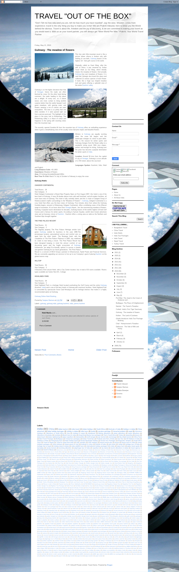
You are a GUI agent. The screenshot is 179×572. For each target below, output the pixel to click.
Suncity (112, 487)
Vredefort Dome (112, 495)
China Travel (118, 230)
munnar (39, 535)
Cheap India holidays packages (72, 457)
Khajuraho (64, 476)
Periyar (39, 484)
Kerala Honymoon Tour (91, 474)
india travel (75, 429)
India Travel (118, 238)
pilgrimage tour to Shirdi (51, 539)
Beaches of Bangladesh (44, 455)
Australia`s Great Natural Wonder (69, 453)
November (120, 277)
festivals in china (87, 444)
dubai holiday (41, 512)
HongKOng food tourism (108, 467)
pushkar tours (70, 540)
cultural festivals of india (54, 508)
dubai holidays (88, 429)
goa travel (112, 444)
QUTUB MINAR (87, 484)
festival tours (105, 512)
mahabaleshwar (65, 533)
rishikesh (122, 540)
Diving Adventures (66, 459)
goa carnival (136, 514)
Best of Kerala (79, 455)
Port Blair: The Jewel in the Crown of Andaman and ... (129, 299)
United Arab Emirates (94, 493)
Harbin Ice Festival (56, 465)
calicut (102, 504)
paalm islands (130, 537)
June (118, 292)
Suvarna (119, 393)
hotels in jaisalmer (42, 520)
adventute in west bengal (110, 499)
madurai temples (54, 533)
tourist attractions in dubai (119, 448)
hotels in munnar (78, 520)
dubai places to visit (72, 444)
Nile (141, 480)
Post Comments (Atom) (53, 355)
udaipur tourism (58, 552)
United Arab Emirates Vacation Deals (129, 493)
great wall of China (107, 516)
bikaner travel (128, 503)
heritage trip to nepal (44, 446)
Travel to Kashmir (107, 491)
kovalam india (118, 529)
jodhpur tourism (75, 525)
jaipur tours (121, 446)
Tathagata (139, 487)
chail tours (125, 504)
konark (79, 529)
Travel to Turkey (118, 491)
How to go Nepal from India (125, 467)
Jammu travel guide (72, 472)
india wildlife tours (78, 446)
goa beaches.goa (126, 514)
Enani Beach (61, 461)
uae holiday (90, 550)
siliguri (126, 542)
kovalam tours (128, 529)
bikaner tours (118, 503)
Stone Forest (89, 487)
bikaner (63, 503)
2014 (116, 258)
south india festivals (51, 544)
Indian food (100, 470)
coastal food (70, 506)
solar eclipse (40, 544)
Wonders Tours (130, 497)
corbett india (86, 506)
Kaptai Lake (49, 474)
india (71, 303)
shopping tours (102, 542)
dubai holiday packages (55, 431)
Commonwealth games (108, 457)
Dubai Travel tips (88, 439)
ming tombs (129, 533)
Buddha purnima (117, 455)
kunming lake (57, 531)
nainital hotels (98, 535)
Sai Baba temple (80, 485)
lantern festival (121, 531)
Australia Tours (54, 453)
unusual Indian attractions (122, 552)
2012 (116, 265)
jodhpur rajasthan (63, 525)
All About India (119, 198)
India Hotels (118, 233)
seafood (130, 540)
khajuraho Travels (86, 527)
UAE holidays (92, 442)
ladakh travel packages (99, 531)
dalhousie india (96, 508)
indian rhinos (80, 521)
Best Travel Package (46, 439)
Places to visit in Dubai (49, 484)
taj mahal (105, 448)
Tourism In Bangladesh (119, 489)
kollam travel (58, 529)
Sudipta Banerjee (122, 390)
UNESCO (83, 493)
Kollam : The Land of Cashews (127, 315)
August (119, 286)
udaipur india (131, 550)
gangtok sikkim (114, 514)
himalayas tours (115, 518)
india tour (46, 521)
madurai (44, 533)
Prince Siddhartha (76, 484)
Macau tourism (74, 478)
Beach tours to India (69, 435)
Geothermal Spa (95, 461)
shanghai (137, 540)
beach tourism (112, 501)
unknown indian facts (107, 552)
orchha (116, 537)
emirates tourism (85, 512)
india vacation (55, 521)
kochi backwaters (103, 527)
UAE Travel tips (51, 493)
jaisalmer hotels (49, 523)
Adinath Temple (87, 450)
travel (134, 548)
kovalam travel (138, 529)
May (118, 295)
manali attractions (83, 533)
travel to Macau (49, 450)
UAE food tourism (73, 493)
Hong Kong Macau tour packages (90, 435)
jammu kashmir (79, 303)
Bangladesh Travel (120, 228)
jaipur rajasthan (68, 437)
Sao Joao (90, 485)
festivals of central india (118, 512)
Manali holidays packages (108, 478)
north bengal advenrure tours (59, 537)
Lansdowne (106, 476)
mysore (84, 535)
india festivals (121, 520)
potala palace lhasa (99, 539)
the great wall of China (66, 546)
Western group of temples (55, 497)
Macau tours (84, 478)
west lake (44, 554)
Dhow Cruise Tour (44, 459)
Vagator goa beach (70, 495)
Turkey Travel (119, 244)
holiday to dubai (72, 431)
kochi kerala (122, 527)
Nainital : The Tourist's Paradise (127, 306)
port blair (62, 539)
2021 (116, 252)
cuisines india (119, 506)
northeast (72, 537)
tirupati (120, 546)
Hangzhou (130, 463)
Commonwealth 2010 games (91, 457)
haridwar (80, 518)
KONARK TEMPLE (134, 472)
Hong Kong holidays (63, 467)
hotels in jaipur (136, 518)
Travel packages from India (52, 491)
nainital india (107, 535)
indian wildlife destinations (103, 521)
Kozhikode (83, 476)
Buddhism (127, 455)
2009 (116, 346)
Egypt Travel (40, 461)
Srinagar (40, 92)
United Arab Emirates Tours (109, 493)
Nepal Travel (118, 241)
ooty (103, 537)
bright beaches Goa (84, 504)
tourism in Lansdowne (67, 548)
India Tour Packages (121, 236)
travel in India (47, 550)
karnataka (40, 448)
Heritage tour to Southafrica (91, 465)
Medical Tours (136, 478)
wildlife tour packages (115, 554)
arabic (64, 501)
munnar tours (57, 535)
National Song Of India (100, 480)
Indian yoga (51, 472)
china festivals (57, 444)
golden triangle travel (69, 516)
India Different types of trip (78, 468)
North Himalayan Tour (62, 482)
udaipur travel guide (80, 552)
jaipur (128, 521)
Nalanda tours (53, 480)
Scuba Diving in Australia (102, 485)
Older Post (101, 350)
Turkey (121, 435)
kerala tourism (51, 448)
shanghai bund (41, 542)
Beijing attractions (105, 433)
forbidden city (74, 514)
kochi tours (131, 527)
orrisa (122, 537)
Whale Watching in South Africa (73, 497)
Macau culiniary (54, 478)
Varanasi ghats (102, 495)
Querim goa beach (99, 484)
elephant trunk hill (59, 512)
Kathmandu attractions (76, 474)
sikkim (110, 542)
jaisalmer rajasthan (72, 523)
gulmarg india (51, 303)
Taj (117, 487)
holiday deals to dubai (61, 446)
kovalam (85, 529)
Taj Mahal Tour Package (127, 487)
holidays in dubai (129, 429)
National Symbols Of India (116, 480)
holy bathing (125, 518)
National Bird (63, 480)
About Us (117, 195)
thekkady (97, 546)
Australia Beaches (42, 453)
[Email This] (72, 300)
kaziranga (124, 525)
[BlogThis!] (74, 300)
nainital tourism (118, 535)
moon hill (137, 533)
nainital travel (128, 535)
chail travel (133, 504)
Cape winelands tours (55, 457)
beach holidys (92, 501)
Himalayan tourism (106, 465)
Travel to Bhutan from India (92, 491)
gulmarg (43, 303)
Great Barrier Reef (120, 463)
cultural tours (66, 508)
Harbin (47, 465)
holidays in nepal (79, 433)
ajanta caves (129, 499)
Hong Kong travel (94, 467)
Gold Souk (69, 463)
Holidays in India (42, 440)
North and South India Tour (78, 482)
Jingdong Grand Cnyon (87, 472)
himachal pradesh (119, 431)
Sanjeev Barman (122, 387)
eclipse (49, 512)
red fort (116, 540)
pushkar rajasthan (47, 540)
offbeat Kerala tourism (83, 537)
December (120, 274)
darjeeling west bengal (92, 510)
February (120, 339)
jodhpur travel (86, 525)
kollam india (40, 529)
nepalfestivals (138, 535)
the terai (90, 546)
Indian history (123, 470)
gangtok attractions (92, 514)
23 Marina (78, 450)
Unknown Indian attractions (44, 495)
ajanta (121, 499)
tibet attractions (111, 546)
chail (118, 504)
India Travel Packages (119, 468)
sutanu (118, 397)
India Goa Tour (93, 468)
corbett (78, 506)
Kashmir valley (87, 85)
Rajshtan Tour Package (57, 485)
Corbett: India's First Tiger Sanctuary (129, 309)
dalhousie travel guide (120, 508)
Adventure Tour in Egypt (123, 450)
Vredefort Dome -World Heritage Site (129, 495)
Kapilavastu (40, 474)
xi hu (125, 554)
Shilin (112, 485)
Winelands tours (118, 497)
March (119, 335)
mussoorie (76, 535)
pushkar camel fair (119, 539)
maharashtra (80, 437)
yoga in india (61, 555)
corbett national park (98, 506)
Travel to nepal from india (65, 442)
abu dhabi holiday (51, 499)
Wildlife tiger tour (107, 497)
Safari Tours (69, 485)
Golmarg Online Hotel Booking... (46, 296)
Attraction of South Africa (107, 452)
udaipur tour (48, 552)
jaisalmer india (60, 523)
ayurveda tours (81, 501)
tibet (104, 546)
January (120, 342)
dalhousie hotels (85, 508)
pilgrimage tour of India (82, 448)
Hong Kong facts (51, 467)
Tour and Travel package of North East (100, 489)
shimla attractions (59, 542)
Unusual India (59, 495)
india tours (84, 431)
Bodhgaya (59, 439)
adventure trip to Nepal (94, 499)
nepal (130, 431)
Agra (65, 452)
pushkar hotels (131, 539)
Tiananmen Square (53, 489)
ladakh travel (87, 531)
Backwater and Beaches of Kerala (108, 453)
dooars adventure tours (120, 510)
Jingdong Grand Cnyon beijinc (105, 472)
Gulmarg (93, 58)
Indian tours (132, 470)
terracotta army (46, 546)
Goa (68, 433)
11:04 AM (45, 321)
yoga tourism (71, 555)
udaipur (98, 550)
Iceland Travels (54, 468)
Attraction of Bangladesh (90, 452)
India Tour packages (105, 468)
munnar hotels (48, 535)
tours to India (108, 548)
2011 (116, 268)
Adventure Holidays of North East (104, 450)
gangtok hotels (104, 514)
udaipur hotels (121, 550)
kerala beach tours (54, 527)
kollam (138, 527)
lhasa (38, 533)
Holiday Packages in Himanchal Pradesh (125, 465)
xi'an (130, 554)
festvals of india (100, 444)
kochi (95, 527)
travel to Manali (71, 550)
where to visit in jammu (55, 554)
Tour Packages (65, 489)
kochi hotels (113, 527)
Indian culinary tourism (88, 470)
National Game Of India (85, 480)
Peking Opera (111, 482)
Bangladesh (123, 453)
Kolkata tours (73, 476)
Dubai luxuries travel (119, 459)
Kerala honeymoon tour (129, 474)
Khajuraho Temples (124, 440)
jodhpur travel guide (98, 525)
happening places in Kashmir (67, 518)
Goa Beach (105, 461)
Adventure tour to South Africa (53, 452)
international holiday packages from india (100, 446)
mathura (121, 533)
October (120, 280)
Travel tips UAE (66, 491)
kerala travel (75, 527)
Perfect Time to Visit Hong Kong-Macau (129, 482)
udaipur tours (68, 552)
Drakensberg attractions (81, 459)
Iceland (138, 467)
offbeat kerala (96, 537)
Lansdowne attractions (130, 476)
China (51, 429)
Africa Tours (138, 437)
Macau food (64, 478)
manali (74, 533)
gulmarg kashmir (63, 303)
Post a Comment (46, 326)
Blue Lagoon (95, 455)
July (118, 289)
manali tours (103, 533)
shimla (50, 542)
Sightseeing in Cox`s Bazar (124, 485)
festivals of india (114, 429)
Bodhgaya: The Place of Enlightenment (130, 303)
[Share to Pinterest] (81, 300)
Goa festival (48, 463)
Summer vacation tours (101, 487)
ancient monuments (44, 501)
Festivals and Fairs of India (106, 439)
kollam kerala (49, 529)
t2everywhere (102, 544)
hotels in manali (66, 520)
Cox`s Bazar (120, 457)
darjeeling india (53, 510)
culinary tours (41, 508)
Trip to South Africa (110, 435)
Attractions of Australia (44, 435)
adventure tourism (81, 499)
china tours (61, 506)
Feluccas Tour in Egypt (81, 461)
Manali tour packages (124, 478)
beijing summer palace (52, 503)
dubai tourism (63, 429)
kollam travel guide (70, 529)
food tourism (64, 514)
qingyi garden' (94, 540)
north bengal (91, 437)
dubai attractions (119, 433)
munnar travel (67, 535)
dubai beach (41, 437)
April (118, 332)
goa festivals (40, 516)
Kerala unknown (54, 476)
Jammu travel (61, 472)
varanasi (134, 552)
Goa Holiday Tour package (118, 461)
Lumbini (46, 478)
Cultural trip (129, 457)
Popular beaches (63, 484)
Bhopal (87, 455)
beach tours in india (128, 442)
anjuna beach (56, 501)
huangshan (111, 520)
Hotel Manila (46, 313)
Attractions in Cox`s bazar (132, 452)
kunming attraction (65, 448)
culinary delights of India (133, 506)
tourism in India (54, 548)
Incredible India (65, 468)
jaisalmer (39, 523)
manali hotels (94, 533)
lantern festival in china (133, 531)
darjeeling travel (64, 510)
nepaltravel (91, 433)
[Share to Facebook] (79, 300)
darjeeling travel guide (77, 510)
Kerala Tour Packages (108, 440)
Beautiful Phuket (57, 455)
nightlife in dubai (43, 537)
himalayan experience (91, 518)
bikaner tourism (108, 503)
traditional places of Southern (122, 548)
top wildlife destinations (130, 546)
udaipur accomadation (108, 550)
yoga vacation (89, 555)
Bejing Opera (68, 455)
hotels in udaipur (101, 520)
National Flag (72, 480)
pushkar (110, 539)
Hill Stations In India (133, 439)
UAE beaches (62, 493)
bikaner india (71, 503)
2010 (116, 271)
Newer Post (40, 350)
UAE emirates (80, 442)
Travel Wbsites (132, 489)
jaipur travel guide (133, 446)
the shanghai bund (80, 546)
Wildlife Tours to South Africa (92, 497)
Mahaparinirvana (94, 478)
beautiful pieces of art (124, 501)
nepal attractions (133, 433)
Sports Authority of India (76, 487)
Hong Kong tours (56, 440)
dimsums (103, 510)
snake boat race (135, 542)
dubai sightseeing (54, 437)
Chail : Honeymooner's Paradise (127, 323)
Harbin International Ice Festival (72, 465)
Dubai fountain (94, 459)
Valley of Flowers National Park (86, 495)
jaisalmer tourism (85, 523)
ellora (67, 512)
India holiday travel (71, 440)
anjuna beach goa (106, 442)
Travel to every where (132, 491)
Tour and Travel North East (79, 489)
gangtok (82, 514)
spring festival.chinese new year (80, 544)
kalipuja (117, 525)
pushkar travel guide (82, 540)
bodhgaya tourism (71, 504)
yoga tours (80, 555)
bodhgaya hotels (47, 504)
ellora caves (75, 512)
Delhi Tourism (138, 457)
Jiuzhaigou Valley (122, 472)
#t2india (71, 450)
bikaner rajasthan (82, 503)
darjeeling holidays (134, 508)
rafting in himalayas (106, 540)
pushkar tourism (59, 540)
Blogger (109, 565)
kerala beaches (65, 527)
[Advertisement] (79, 339)
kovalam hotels (107, 529)
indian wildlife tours (119, 521)
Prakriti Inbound (121, 384)
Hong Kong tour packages (79, 467)
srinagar (93, 544)
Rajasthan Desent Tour (113, 484)
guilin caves (130, 516)
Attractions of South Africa (55, 433)
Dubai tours (131, 459)
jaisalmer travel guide (110, 523)
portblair (80, 539)
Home (71, 350)
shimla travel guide (90, 542)
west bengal (112, 437)
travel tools (81, 550)
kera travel (133, 525)
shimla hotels (70, 542)
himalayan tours (104, 518)
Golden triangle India (92, 463)
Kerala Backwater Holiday (89, 440)
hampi (120, 444)
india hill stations (132, 520)
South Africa (101, 429)
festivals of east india (134, 512)
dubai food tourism (134, 510)
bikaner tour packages (95, 503)
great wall (97, 516)
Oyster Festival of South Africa (96, 482)
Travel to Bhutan (78, 491)
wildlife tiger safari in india (100, 554)
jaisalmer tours (97, 523)
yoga (54, 555)
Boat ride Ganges (106, 455)
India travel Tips (48, 470)
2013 (116, 262)
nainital (90, 535)
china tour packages (50, 506)
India (90, 152)
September (121, 283)
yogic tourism (99, 555)
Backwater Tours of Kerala (88, 453)
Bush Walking (43, 457)
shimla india (79, 542)
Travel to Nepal (48, 442)
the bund (55, 546)
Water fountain (41, 497)
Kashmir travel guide (61, 474)
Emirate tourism (51, 461)
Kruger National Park (94, 476)
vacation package (104, 431)
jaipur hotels (136, 521)
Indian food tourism (111, 470)
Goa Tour (120, 439)
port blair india (71, 539)
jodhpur (133, 523)
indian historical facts (68, 521)
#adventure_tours (61, 450)
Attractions (120, 452)
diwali (109, 510)
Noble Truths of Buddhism (46, 482)
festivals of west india (43, 514)
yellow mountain (46, 555)
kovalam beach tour (95, 529)
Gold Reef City (59, 463)
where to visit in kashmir (70, 554)
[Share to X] (76, 300)
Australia (57, 435)
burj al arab (95, 504)
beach (117, 442)
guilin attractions (119, 516)
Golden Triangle (78, 463)
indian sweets (90, 521)
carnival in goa (111, 504)
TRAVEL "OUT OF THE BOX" (83, 16)
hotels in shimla (89, 520)
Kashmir (61, 214)
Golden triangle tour (106, 463)
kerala (93, 431)
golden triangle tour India (54, 516)
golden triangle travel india (84, 516)
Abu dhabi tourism (125, 437)
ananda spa (138, 499)
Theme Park (42, 489)
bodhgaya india (59, 504)
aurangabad (71, 501)
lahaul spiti (112, 531)
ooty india (109, 537)
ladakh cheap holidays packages (72, 531)
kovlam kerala (43, 531)
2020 (116, 255)
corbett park (110, 506)
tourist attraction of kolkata (83, 548)
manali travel (113, 533)
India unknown (60, 470)
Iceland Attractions (42, 468)
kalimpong (110, 525)
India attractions (132, 468)
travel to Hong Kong (59, 550)
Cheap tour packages (73, 439)
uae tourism (102, 437)
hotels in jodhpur (54, 520)
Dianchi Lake (55, 459)
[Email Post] (67, 300)
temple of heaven (113, 544)
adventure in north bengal (66, 499)
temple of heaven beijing (127, 544)
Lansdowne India (117, 476)
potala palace (88, 539)
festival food (96, 512)
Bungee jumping (137, 455)
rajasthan (96, 448)
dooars (137, 435)
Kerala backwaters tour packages (110, 474)
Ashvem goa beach (75, 452)
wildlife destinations (85, 554)
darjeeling (129, 435)
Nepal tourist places (131, 480)
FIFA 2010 (70, 461)
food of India (55, 514)
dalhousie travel (107, 508)
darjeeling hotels (42, 510)
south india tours (64, 544)
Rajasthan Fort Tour (128, 484)
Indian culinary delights (72, 470)
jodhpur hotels (52, 525)
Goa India (131, 461)
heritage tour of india (132, 444)
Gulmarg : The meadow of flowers (54, 50)
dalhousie (75, 508)
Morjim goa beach (42, 480)
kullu (50, 531)
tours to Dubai (98, 548)
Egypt (138, 459)
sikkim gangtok (118, 542)
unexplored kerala (93, 552)
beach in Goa (101, 501)
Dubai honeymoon (106, 459)
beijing (134, 501)
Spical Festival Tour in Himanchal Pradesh (55, 487)
